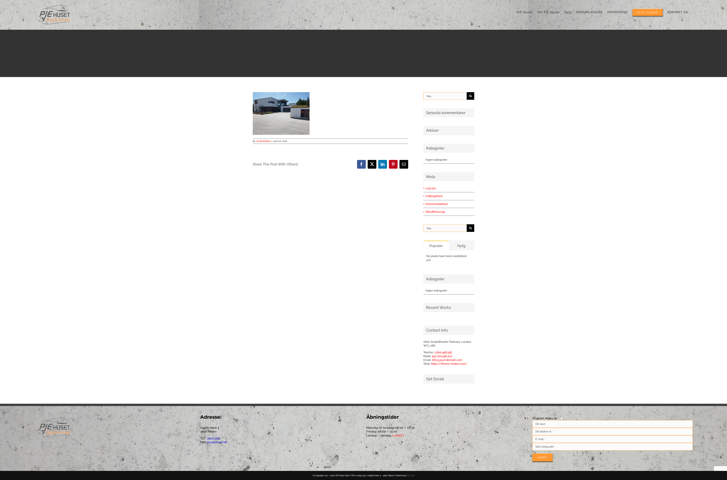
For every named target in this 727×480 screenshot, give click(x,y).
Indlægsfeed (434, 196)
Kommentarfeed (436, 204)
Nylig (461, 246)
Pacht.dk (410, 476)
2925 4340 (213, 438)
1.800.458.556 (443, 352)
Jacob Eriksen (263, 141)
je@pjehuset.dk (217, 442)
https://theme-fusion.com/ (449, 363)
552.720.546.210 (442, 356)
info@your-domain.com (447, 360)
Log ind (430, 188)
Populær (436, 246)
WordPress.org (435, 212)
